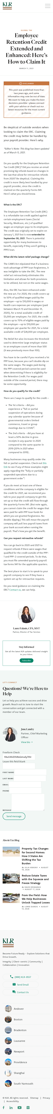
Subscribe (26, 660)
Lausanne (19, 1040)
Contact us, (15, 589)
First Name (8, 772)
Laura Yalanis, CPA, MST (26, 628)
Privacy (46, 1097)
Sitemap (34, 1097)
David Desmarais (33, 887)
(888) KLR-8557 (23, 977)
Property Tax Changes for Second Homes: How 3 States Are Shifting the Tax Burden (35, 856)
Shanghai (19, 1073)
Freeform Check (11, 752)
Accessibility (12, 1101)
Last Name (8, 778)
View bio (25, 742)
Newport (19, 1051)
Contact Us (23, 992)
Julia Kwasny (31, 867)
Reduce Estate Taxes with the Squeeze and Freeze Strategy (35, 879)
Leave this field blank (14, 761)
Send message (13, 816)
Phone (6, 791)
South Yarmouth (23, 1083)
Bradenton (20, 1030)
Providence (20, 1062)
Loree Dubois (31, 906)
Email (6, 785)
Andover (19, 1008)
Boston (18, 1019)
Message (7, 810)
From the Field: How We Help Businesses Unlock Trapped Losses (36, 898)
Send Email (23, 984)
